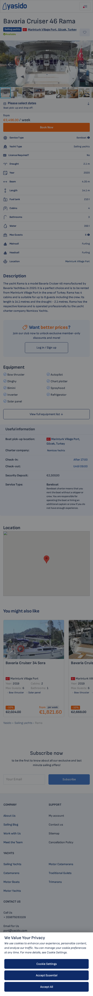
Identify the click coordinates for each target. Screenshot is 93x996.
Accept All (46, 987)
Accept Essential (46, 975)
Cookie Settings (46, 964)
